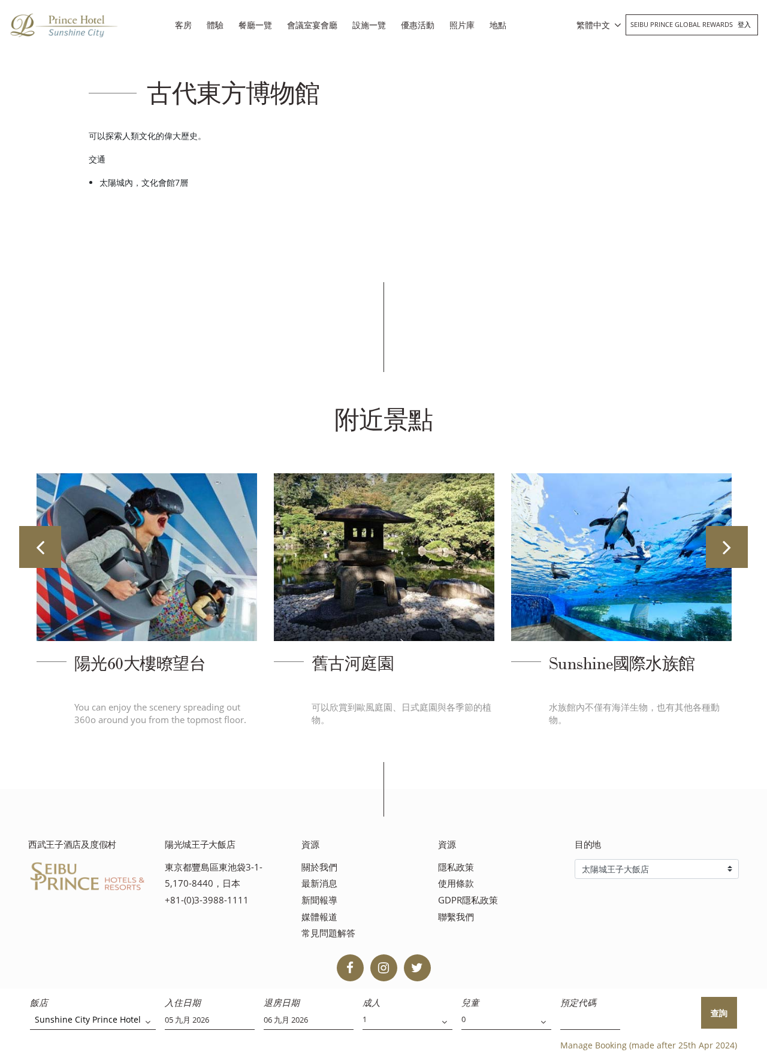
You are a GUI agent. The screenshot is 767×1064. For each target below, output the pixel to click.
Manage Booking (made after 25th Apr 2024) (648, 1045)
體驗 (215, 25)
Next (727, 547)
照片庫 (462, 25)
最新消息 (319, 883)
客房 (183, 25)
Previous (40, 547)
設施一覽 (369, 25)
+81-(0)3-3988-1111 (207, 900)
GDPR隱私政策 (468, 900)
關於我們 (319, 867)
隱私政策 (456, 867)
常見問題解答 (328, 933)
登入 (744, 24)
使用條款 (456, 883)
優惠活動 (417, 25)
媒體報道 (319, 917)
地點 (498, 25)
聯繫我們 (456, 917)
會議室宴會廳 (312, 25)
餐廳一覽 (255, 25)
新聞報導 (319, 900)
